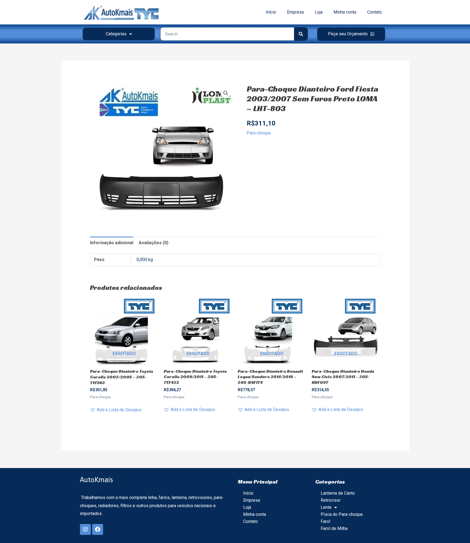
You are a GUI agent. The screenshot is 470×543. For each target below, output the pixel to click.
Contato (374, 12)
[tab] (111, 243)
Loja (319, 12)
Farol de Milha (334, 528)
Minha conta (344, 12)
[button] (351, 34)
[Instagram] (85, 529)
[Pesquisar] (301, 33)
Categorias (116, 33)
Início (271, 12)
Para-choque (259, 133)
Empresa (295, 12)
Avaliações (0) (153, 242)
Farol (325, 521)
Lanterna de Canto (338, 493)
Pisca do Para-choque (342, 514)
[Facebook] (97, 529)
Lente (326, 507)
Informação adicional (111, 242)
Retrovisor (331, 500)
